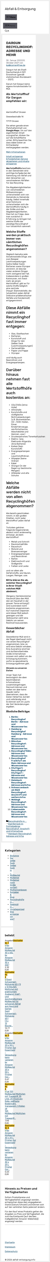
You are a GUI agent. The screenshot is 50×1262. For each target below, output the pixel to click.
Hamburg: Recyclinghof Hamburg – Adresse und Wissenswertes (21, 734)
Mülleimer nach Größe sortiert (14, 884)
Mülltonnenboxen (18, 890)
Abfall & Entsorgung (20, 9)
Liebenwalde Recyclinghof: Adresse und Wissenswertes (19, 813)
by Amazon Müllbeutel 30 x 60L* (10, 960)
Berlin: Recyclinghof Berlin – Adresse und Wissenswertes (19, 722)
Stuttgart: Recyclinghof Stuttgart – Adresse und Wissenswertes (19, 773)
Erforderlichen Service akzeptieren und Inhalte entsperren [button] (17, 161)
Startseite (10, 1242)
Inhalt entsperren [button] (14, 156)
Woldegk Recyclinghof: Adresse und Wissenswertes (19, 803)
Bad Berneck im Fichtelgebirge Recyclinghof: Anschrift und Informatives (17, 827)
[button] (7, 31)
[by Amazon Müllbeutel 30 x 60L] (10, 953)
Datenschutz (11, 1251)
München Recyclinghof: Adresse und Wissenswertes (19, 745)
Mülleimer (14, 877)
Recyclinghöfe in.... (17, 821)
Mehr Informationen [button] (15, 152)
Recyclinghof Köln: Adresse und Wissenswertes (21, 753)
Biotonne (14, 856)
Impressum (10, 1247)
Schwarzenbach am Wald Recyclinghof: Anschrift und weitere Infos (20, 792)
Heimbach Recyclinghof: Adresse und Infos (21, 782)
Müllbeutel (15, 875)
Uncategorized (17, 909)
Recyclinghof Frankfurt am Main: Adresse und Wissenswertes (21, 762)
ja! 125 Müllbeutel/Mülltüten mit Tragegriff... (15, 1113)
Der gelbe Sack (12, 860)
